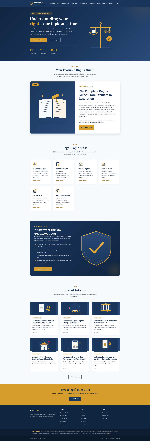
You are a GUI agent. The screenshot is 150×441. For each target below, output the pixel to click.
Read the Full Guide (86, 127)
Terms (107, 438)
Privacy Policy (105, 413)
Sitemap (83, 424)
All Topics (83, 421)
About (111, 3)
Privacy (102, 438)
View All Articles (75, 377)
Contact (117, 3)
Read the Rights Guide (38, 40)
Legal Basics (92, 3)
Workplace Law (65, 3)
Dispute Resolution (102, 3)
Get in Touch (75, 399)
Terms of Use (105, 415)
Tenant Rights (74, 3)
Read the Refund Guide (43, 269)
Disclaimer (104, 418)
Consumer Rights (54, 3)
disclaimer (109, 433)
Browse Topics (54, 40)
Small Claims (83, 3)
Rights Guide (84, 418)
